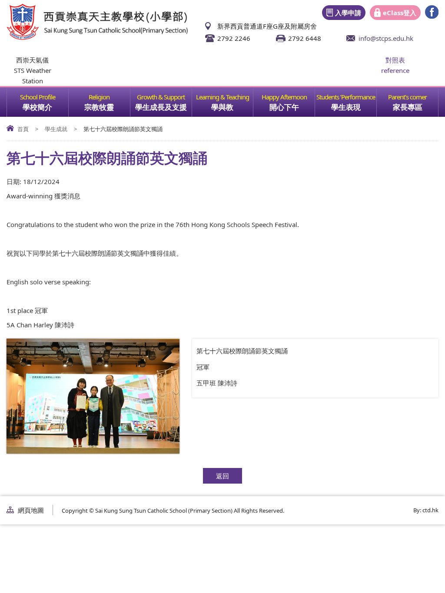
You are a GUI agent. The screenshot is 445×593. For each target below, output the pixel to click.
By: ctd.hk (425, 510)
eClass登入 (399, 12)
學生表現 (346, 107)
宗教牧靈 (99, 107)
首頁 (23, 129)
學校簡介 (37, 107)
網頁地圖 (31, 510)
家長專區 (407, 107)
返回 (222, 475)
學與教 (222, 107)
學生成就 (56, 129)
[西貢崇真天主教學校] (97, 37)
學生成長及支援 (161, 107)
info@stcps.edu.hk (386, 38)
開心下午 (284, 107)
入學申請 (348, 12)
